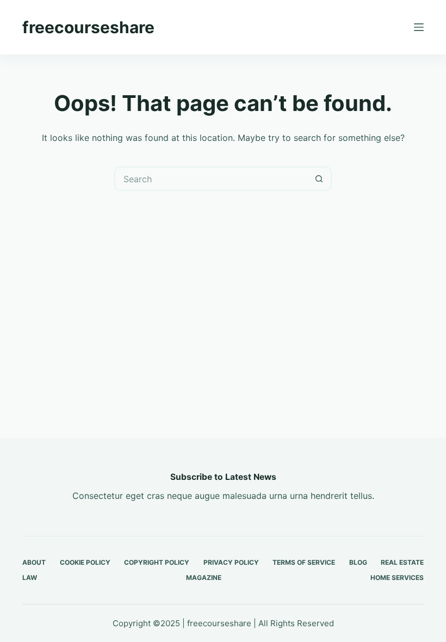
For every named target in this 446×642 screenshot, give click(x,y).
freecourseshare (88, 27)
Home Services (397, 577)
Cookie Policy (85, 562)
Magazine (203, 577)
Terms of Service (303, 562)
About (34, 562)
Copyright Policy (156, 562)
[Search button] (319, 178)
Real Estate (402, 562)
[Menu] (419, 27)
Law (29, 577)
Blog (358, 562)
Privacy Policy (231, 562)
